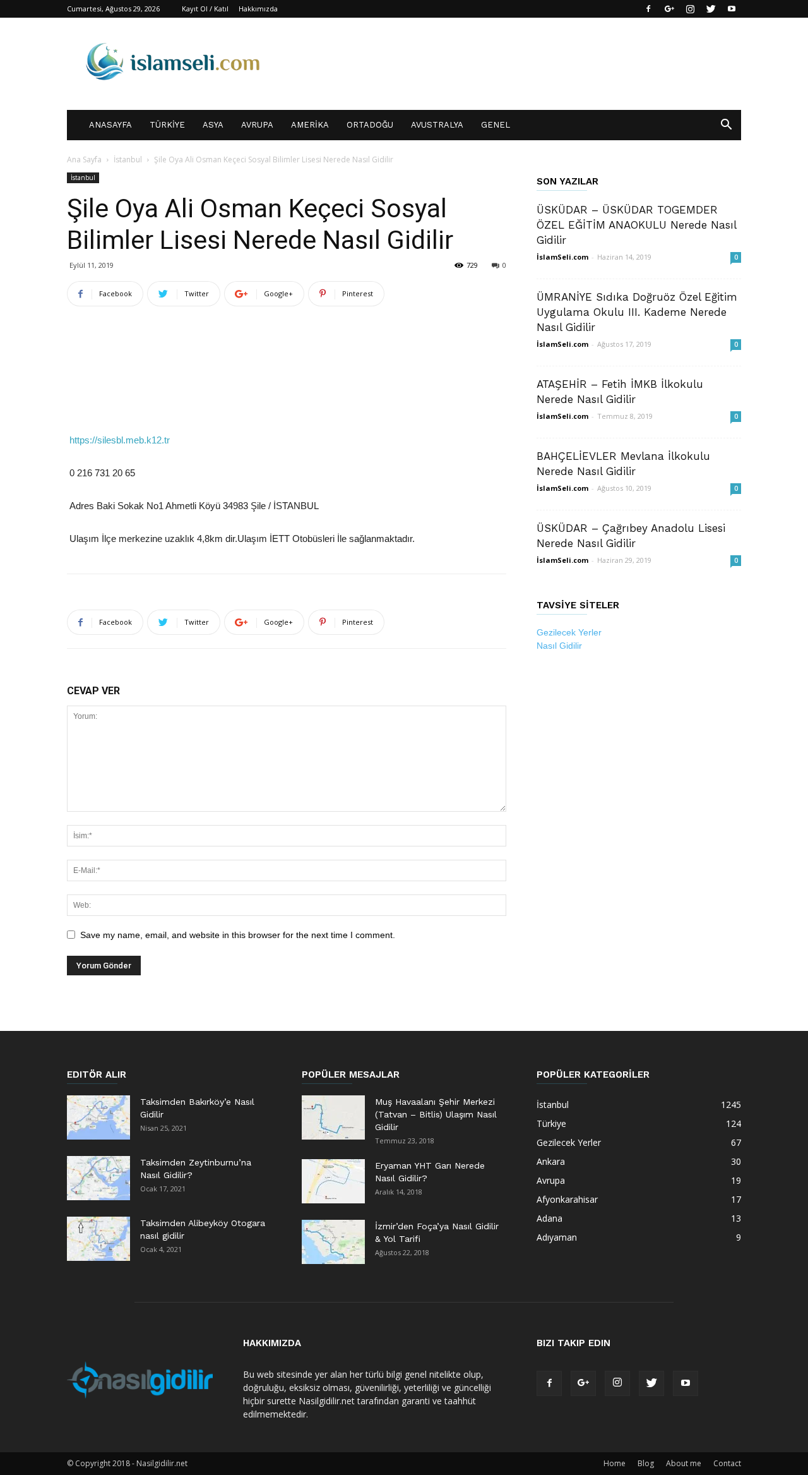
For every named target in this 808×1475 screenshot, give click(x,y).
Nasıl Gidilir (559, 646)
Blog (646, 1463)
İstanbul (128, 159)
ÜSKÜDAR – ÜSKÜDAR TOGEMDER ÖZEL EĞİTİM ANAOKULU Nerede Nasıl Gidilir (636, 224)
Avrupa (257, 124)
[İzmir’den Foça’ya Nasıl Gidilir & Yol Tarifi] (333, 1242)
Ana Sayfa (84, 159)
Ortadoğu (370, 124)
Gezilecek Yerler (569, 632)
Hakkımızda (258, 8)
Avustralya (437, 124)
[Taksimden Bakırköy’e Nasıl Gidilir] (98, 1117)
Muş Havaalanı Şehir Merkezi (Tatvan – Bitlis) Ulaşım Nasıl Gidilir (436, 1114)
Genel (495, 124)
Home (614, 1463)
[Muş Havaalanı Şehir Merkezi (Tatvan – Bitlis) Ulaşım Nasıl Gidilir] (333, 1117)
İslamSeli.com (562, 257)
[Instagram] (689, 9)
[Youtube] (731, 9)
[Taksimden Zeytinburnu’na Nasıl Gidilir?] (98, 1178)
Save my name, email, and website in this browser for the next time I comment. (237, 935)
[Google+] (669, 9)
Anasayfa (110, 124)
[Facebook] (648, 9)
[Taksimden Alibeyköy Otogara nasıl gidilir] (98, 1239)
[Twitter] (710, 9)
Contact (727, 1463)
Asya (213, 124)
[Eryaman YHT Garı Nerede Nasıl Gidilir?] (333, 1181)
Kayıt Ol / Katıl (205, 8)
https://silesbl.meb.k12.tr (119, 440)
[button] (726, 126)
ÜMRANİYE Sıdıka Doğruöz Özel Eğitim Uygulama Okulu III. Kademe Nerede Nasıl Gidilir (637, 312)
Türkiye (167, 124)
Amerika (310, 124)
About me (683, 1463)
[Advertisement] (286, 349)
